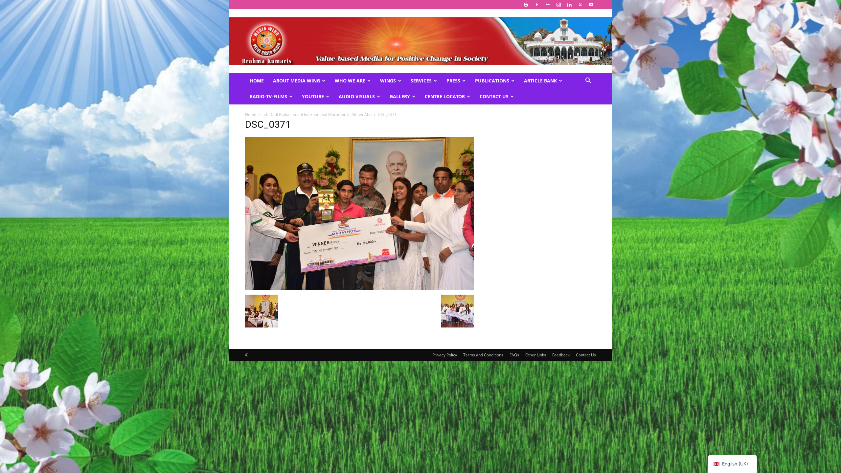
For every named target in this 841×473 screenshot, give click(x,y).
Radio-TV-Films (268, 96)
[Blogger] (526, 4)
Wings (388, 81)
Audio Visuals (357, 96)
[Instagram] (558, 4)
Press (453, 81)
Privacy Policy (444, 355)
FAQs (514, 355)
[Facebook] (537, 4)
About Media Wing (296, 81)
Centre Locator (445, 96)
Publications (492, 81)
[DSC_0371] (359, 288)
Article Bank (540, 81)
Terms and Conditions (483, 355)
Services (421, 81)
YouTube (313, 96)
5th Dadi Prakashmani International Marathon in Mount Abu (317, 114)
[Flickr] (548, 4)
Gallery (400, 96)
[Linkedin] (569, 4)
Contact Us (494, 96)
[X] (580, 4)
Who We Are (350, 81)
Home (257, 81)
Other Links (535, 355)
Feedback (561, 355)
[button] (588, 81)
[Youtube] (591, 4)
